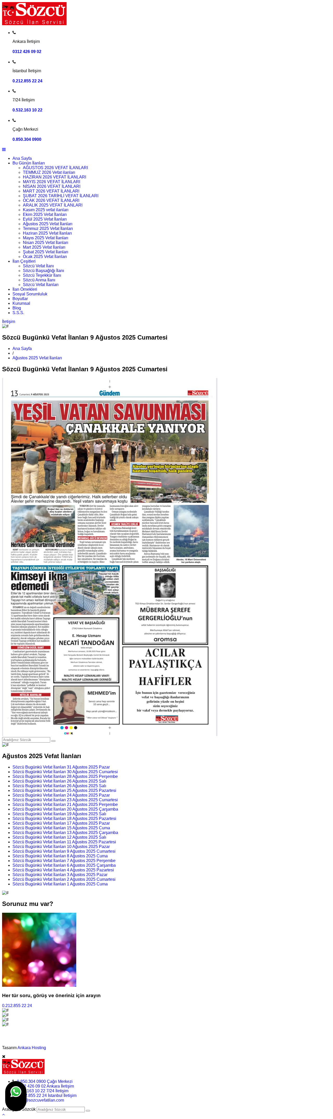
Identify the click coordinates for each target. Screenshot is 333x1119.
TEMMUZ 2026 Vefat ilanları (49, 172)
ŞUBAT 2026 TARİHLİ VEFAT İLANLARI (60, 196)
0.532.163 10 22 (27, 110)
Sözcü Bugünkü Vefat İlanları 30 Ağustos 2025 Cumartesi (65, 772)
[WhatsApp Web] (16, 1096)
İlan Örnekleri (24, 289)
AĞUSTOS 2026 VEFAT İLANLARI (55, 167)
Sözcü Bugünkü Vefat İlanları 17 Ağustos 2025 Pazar (61, 823)
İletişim (8, 321)
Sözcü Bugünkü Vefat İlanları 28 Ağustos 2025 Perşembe (65, 776)
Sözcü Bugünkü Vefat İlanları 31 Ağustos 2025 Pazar (61, 767)
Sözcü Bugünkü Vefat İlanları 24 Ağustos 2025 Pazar (61, 795)
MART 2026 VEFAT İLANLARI (51, 191)
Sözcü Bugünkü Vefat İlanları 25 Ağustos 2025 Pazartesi (64, 790)
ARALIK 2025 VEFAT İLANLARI (52, 205)
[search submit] (88, 1110)
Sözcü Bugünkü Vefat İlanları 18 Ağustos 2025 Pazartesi (64, 818)
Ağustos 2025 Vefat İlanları (47, 224)
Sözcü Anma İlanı (39, 280)
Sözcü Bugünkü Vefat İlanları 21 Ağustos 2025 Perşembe (65, 804)
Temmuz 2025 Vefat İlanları (48, 228)
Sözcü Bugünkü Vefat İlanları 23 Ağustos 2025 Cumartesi (65, 800)
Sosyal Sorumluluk (29, 294)
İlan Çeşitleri (24, 261)
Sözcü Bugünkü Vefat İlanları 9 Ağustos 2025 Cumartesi (64, 851)
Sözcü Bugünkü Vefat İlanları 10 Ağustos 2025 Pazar (61, 846)
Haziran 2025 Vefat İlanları (47, 233)
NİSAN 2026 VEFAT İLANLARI (51, 186)
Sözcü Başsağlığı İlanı (43, 270)
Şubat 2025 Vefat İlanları (45, 252)
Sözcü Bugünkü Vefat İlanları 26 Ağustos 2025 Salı (59, 781)
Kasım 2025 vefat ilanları (45, 210)
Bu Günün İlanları (28, 163)
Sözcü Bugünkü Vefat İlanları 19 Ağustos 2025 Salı (59, 814)
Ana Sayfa (22, 158)
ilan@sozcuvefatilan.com (41, 1100)
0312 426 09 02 (26, 51)
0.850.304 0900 (26, 139)
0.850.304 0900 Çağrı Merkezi (45, 1081)
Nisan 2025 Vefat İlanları (45, 242)
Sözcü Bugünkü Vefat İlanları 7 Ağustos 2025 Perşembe (64, 860)
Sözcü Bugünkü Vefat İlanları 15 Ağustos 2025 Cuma (61, 828)
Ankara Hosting (31, 1047)
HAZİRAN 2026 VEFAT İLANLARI (54, 177)
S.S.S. (18, 312)
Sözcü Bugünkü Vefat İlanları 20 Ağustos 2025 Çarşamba (65, 809)
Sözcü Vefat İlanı (38, 266)
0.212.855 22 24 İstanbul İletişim (46, 1095)
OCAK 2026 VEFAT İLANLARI (51, 200)
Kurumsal (21, 303)
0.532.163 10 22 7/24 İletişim (41, 1091)
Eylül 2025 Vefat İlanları (45, 219)
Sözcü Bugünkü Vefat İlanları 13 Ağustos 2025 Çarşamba (65, 832)
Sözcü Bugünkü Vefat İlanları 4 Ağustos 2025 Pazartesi (63, 870)
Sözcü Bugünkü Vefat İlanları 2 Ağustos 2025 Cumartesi (64, 879)
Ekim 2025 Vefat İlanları (45, 214)
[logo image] (23, 1072)
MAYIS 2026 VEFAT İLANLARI (51, 182)
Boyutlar (20, 298)
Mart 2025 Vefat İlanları (44, 247)
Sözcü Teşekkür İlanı (42, 275)
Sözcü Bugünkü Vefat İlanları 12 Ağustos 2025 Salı (59, 837)
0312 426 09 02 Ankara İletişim (45, 1086)
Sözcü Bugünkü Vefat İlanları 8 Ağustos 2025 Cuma (60, 856)
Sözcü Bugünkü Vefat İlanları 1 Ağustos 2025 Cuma (60, 884)
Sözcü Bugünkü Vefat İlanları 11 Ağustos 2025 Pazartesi (64, 842)
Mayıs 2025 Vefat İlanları (45, 238)
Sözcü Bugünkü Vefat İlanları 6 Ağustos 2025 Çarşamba (64, 865)
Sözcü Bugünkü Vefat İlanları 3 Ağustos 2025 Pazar (59, 874)
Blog (16, 308)
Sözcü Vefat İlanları (41, 284)
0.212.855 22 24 (27, 81)
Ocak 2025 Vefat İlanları (45, 256)
